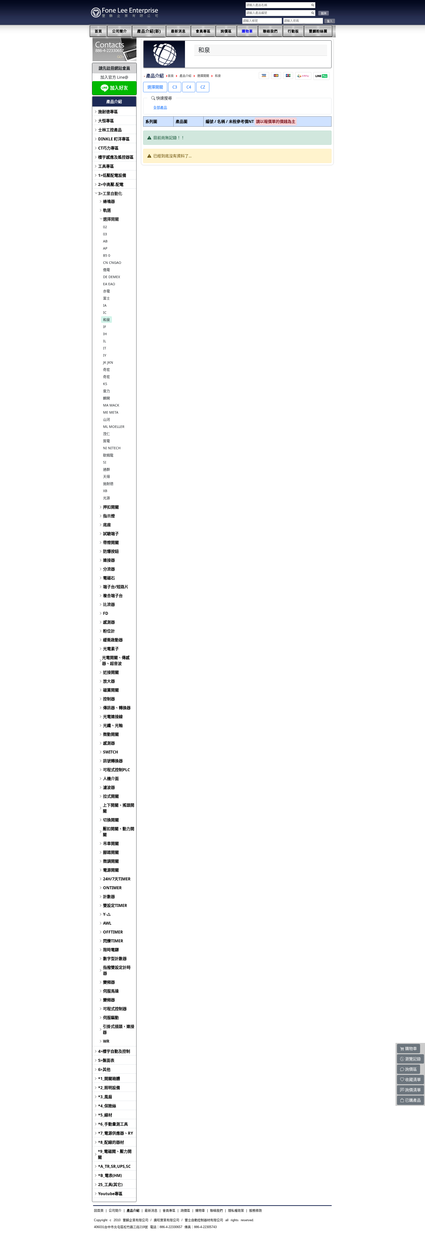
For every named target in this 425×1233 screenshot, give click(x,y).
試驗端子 (111, 533)
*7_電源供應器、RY (115, 1133)
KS (105, 383)
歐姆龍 (108, 455)
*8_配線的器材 (111, 1142)
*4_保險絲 (107, 1106)
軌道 (107, 210)
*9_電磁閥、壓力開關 (115, 1154)
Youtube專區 (110, 1193)
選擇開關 (111, 219)
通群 (106, 469)
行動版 (293, 31)
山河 (106, 419)
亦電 (106, 291)
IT (104, 348)
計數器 (109, 896)
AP (105, 248)
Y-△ (107, 914)
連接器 (109, 560)
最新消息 (178, 31)
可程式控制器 (115, 1008)
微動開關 (111, 734)
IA (104, 305)
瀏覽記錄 (412, 1059)
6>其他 (104, 1069)
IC (104, 312)
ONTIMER (112, 887)
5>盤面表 (106, 1060)
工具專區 (106, 166)
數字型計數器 (115, 958)
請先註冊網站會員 (114, 68)
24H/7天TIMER (117, 879)
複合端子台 (113, 595)
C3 (174, 87)
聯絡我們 (270, 31)
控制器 (109, 699)
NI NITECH (112, 448)
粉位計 (109, 631)
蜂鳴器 (109, 201)
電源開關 (111, 870)
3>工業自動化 (110, 193)
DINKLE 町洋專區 (114, 139)
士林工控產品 (110, 130)
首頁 (98, 31)
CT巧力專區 (108, 148)
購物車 (247, 31)
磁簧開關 (111, 690)
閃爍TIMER (113, 941)
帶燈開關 (111, 542)
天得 (106, 476)
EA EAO (109, 284)
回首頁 (99, 1210)
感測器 (109, 622)
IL (104, 341)
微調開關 (111, 861)
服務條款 (255, 1210)
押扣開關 (111, 507)
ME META (110, 412)
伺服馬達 (111, 991)
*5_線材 (105, 1115)
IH (105, 333)
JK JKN (108, 362)
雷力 (106, 391)
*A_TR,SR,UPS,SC (114, 1166)
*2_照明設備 (109, 1087)
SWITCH (110, 752)
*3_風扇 (105, 1096)
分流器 (109, 569)
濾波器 (109, 787)
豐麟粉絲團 (318, 31)
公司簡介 (119, 31)
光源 (106, 498)
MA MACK (111, 405)
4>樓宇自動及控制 (114, 1051)
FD (105, 613)
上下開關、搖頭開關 (118, 808)
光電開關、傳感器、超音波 (116, 660)
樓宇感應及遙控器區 (116, 157)
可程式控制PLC (116, 769)
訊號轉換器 (113, 761)
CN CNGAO (112, 262)
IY (104, 355)
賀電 (106, 440)
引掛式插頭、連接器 (118, 1029)
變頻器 (109, 982)
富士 (106, 298)
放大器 (109, 681)
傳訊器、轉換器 (117, 707)
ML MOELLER (113, 426)
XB (105, 490)
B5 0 (106, 255)
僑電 (106, 269)
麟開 (106, 398)
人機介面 (111, 778)
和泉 (106, 319)
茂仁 (106, 433)
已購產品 (412, 1100)
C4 (188, 87)
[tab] (160, 107)
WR (106, 1041)
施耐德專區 (108, 111)
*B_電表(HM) (110, 1175)
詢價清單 (412, 1090)
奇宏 (106, 369)
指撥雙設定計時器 (117, 970)
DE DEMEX (111, 276)
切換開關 (111, 820)
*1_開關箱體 (109, 1078)
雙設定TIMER (115, 905)
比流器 (109, 604)
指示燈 (109, 516)
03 (105, 234)
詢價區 (226, 31)
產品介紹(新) (149, 31)
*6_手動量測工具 (113, 1124)
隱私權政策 (236, 1210)
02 (105, 227)
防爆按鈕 (111, 551)
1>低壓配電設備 (112, 175)
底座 (107, 524)
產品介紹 (185, 76)
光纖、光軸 (113, 725)
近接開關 (111, 672)
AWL (107, 923)
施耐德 (108, 483)
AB (105, 241)
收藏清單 (412, 1079)
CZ (202, 87)
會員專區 (203, 31)
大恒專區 (106, 120)
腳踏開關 (111, 852)
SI (104, 462)
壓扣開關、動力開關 (118, 831)
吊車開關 (111, 843)
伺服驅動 (111, 1017)
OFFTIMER (113, 932)
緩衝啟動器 (113, 640)
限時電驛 (111, 949)
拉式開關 (111, 796)
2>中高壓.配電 (110, 184)
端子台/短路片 (115, 586)
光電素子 (111, 648)
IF (104, 326)
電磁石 (109, 578)
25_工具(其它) (110, 1184)
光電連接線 (113, 716)
